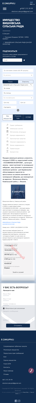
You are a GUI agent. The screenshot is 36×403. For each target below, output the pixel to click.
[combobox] (18, 75)
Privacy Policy (25, 392)
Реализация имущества (11, 350)
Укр (31, 2)
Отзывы (6, 374)
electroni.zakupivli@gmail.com (22, 11)
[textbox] (17, 75)
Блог (4, 357)
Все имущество (8, 117)
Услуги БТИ (7, 364)
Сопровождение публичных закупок (15, 346)
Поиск (10, 82)
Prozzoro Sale (18, 117)
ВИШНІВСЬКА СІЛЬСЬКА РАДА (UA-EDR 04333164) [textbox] (17, 85)
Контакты (6, 367)
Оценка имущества (9, 360)
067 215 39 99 (27, 9)
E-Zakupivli (6, 34)
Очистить (25, 82)
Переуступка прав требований (13, 353)
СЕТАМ (28, 117)
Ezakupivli (9, 3)
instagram (19, 401)
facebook (16, 401)
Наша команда (8, 371)
